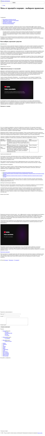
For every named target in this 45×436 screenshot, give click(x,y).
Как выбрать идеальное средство (9, 19)
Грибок (4, 343)
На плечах (7, 335)
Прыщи (4, 330)
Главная (6, 260)
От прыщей (16, 260)
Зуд (3, 345)
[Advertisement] (18, 13)
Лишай (4, 346)
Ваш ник (2, 314)
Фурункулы (5, 351)
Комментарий (3, 324)
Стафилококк (5, 349)
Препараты (11, 260)
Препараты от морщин (7, 21)
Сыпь (4, 350)
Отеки (4, 347)
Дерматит (5, 344)
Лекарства (5, 337)
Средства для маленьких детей (9, 22)
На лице (6, 332)
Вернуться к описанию (5, 251)
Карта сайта (40, 432)
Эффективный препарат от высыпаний (11, 20)
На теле (6, 334)
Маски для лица (8, 341)
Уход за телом (5, 355)
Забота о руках (6, 354)
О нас (4, 5)
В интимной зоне (8, 333)
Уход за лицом (5, 352)
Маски (4, 340)
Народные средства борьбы (8, 23)
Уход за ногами (6, 353)
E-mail (2, 316)
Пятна (4, 348)
